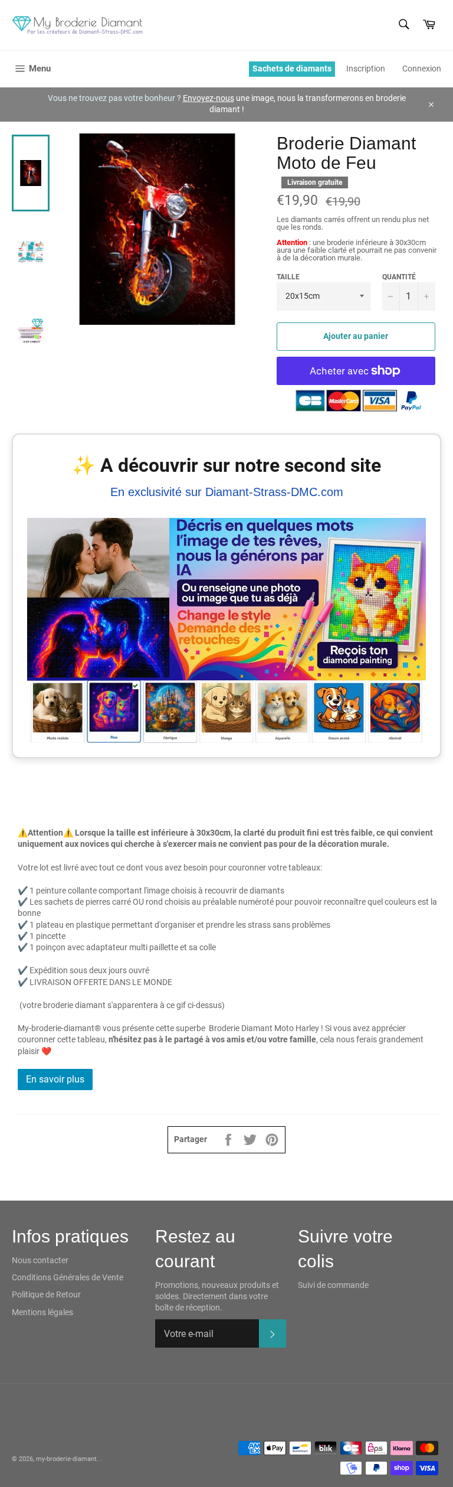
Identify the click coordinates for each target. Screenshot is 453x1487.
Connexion (421, 68)
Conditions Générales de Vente (67, 1277)
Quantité (399, 277)
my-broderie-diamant (66, 1459)
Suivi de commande (333, 1285)
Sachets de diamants (291, 68)
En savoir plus (55, 1079)
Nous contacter (40, 1260)
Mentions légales (42, 1312)
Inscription (365, 68)
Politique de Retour (46, 1294)
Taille (288, 277)
